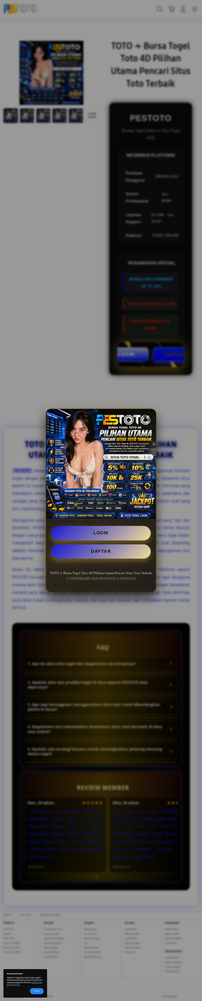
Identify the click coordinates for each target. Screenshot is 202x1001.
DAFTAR (101, 551)
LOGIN (101, 533)
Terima (37, 991)
